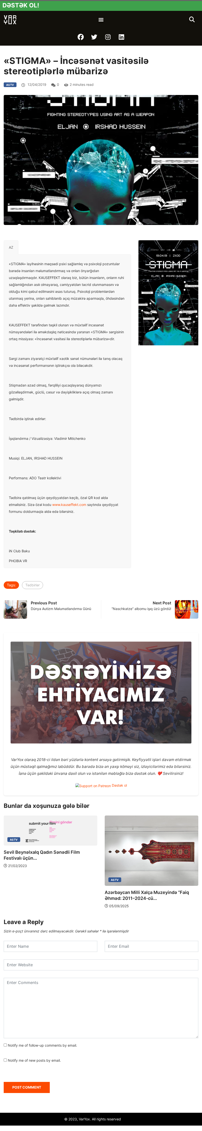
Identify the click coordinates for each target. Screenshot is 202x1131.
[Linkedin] (121, 37)
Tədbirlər (32, 585)
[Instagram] (108, 37)
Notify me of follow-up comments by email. (42, 1045)
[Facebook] (81, 37)
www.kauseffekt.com (69, 504)
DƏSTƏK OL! (20, 5)
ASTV (10, 85)
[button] (101, 20)
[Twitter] (94, 37)
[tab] (11, 247)
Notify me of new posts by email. (34, 1060)
